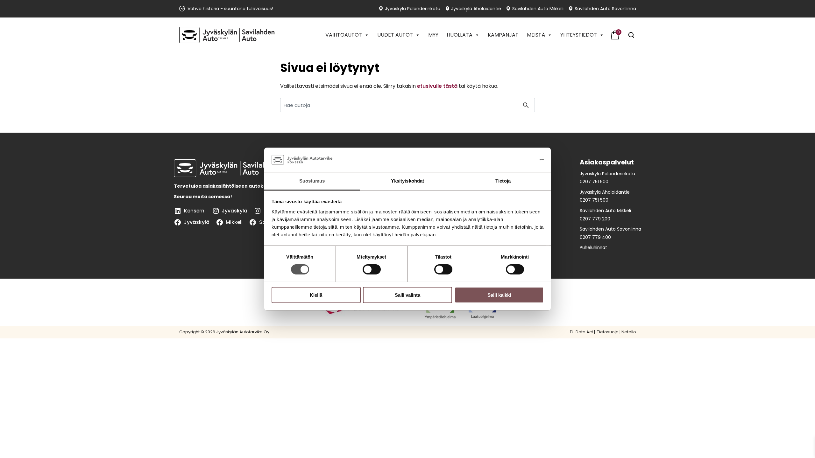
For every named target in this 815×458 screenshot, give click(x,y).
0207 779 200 (595, 219)
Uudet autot (395, 34)
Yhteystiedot (578, 34)
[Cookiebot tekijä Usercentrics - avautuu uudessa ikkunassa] (516, 159)
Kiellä (316, 295)
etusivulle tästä (437, 86)
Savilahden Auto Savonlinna (605, 9)
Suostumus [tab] (312, 181)
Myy (433, 34)
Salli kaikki (499, 295)
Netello (628, 332)
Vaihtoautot (343, 34)
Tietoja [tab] (503, 181)
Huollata (459, 34)
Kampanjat (503, 34)
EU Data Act (581, 332)
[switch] (372, 269)
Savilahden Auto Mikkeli (537, 9)
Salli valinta (407, 295)
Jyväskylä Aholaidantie (476, 9)
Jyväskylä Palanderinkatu (412, 9)
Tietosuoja (607, 332)
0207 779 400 (595, 237)
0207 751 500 (594, 181)
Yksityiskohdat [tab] (407, 181)
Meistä (536, 34)
